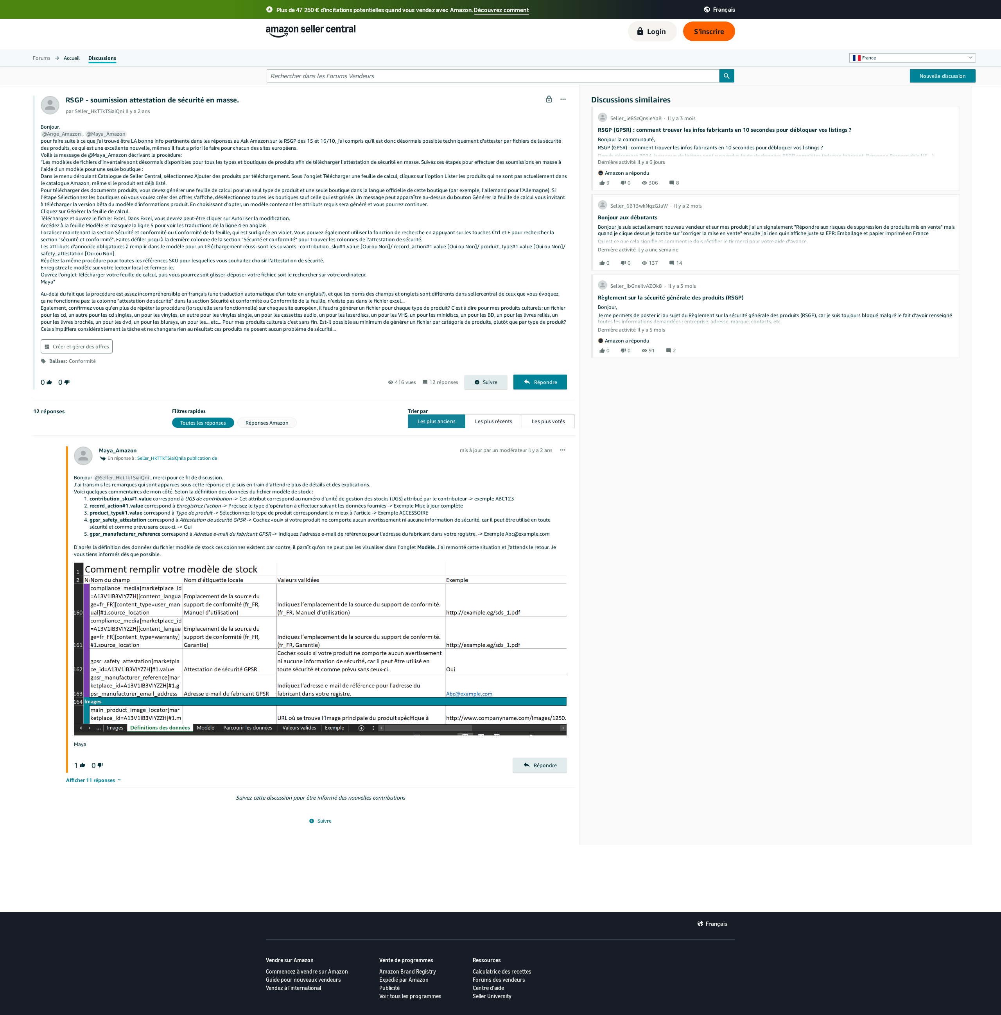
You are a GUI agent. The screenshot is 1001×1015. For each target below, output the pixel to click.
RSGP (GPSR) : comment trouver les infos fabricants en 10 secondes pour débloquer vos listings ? (724, 129)
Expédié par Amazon (404, 979)
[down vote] (66, 382)
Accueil (72, 58)
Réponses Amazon (267, 423)
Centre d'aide (488, 988)
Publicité (389, 988)
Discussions (102, 58)
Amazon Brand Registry (407, 971)
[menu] (563, 100)
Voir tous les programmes (410, 996)
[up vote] (48, 382)
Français (716, 923)
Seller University (492, 996)
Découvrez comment (501, 10)
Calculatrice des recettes (502, 971)
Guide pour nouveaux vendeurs (303, 979)
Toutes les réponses (203, 423)
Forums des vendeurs (499, 979)
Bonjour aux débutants (627, 217)
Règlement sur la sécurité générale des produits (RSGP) (671, 297)
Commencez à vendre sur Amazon (307, 971)
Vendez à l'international (293, 988)
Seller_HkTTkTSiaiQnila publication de (177, 458)
